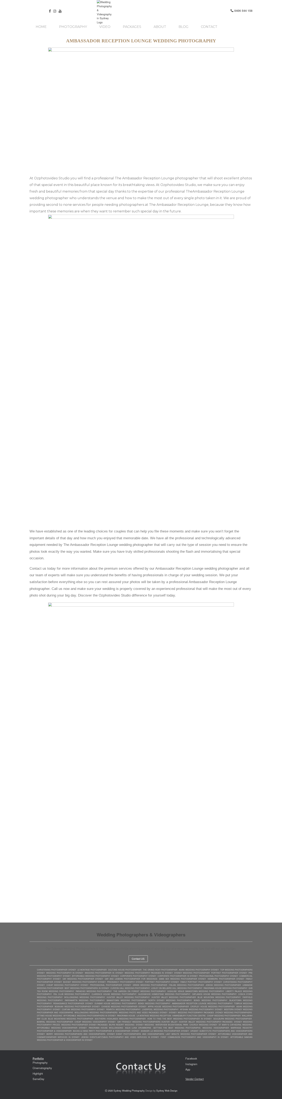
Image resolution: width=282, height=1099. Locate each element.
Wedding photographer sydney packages (84, 1024)
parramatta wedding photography (85, 1000)
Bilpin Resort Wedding (121, 1024)
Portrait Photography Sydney (162, 982)
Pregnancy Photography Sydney (125, 982)
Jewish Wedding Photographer (223, 985)
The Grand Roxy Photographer (160, 969)
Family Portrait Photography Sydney (201, 982)
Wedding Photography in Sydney (64, 973)
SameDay (38, 1079)
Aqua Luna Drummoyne (138, 1027)
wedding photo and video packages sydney (143, 1012)
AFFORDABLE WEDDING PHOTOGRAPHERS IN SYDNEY (89, 1015)
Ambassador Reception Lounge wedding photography (202, 1003)
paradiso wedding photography (94, 991)
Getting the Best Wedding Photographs (177, 1027)
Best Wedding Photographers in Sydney (87, 988)
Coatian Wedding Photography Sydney (83, 1009)
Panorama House (126, 1015)
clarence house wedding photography (114, 994)
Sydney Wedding (145, 1024)
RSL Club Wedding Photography (71, 994)
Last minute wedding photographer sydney (191, 1034)
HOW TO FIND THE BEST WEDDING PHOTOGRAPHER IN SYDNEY (179, 1018)
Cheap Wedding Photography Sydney (67, 985)
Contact (209, 27)
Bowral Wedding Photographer (55, 1021)
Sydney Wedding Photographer (192, 973)
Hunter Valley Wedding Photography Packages (205, 1021)
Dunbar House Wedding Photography (116, 1003)
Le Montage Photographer (92, 969)
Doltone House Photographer (125, 969)
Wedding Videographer (216, 1027)
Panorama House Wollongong (106, 1027)
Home (41, 27)
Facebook (191, 1058)
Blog (183, 27)
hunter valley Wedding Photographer (174, 997)
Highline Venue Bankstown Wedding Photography (195, 991)
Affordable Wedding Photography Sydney (95, 976)
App (187, 1069)
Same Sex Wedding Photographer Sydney (182, 979)
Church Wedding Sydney (203, 1024)
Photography (73, 27)
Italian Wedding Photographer (186, 985)
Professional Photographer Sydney (110, 985)
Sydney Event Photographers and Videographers (135, 1034)
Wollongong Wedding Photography (84, 997)
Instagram (191, 1064)
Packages (132, 27)
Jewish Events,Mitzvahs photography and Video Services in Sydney (120, 1037)
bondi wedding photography (210, 1000)
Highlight (38, 1073)
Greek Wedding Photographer (150, 985)
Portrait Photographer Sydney (229, 973)
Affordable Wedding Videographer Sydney (62, 1027)
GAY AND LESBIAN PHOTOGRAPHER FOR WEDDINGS (131, 979)
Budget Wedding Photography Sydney (84, 982)
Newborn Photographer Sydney (226, 979)
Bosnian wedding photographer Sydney (77, 1006)
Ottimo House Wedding (49, 1015)
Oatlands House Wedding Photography (214, 994)
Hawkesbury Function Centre (189, 1015)
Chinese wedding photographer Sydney (123, 1006)
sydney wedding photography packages (191, 1012)
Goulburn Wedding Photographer (232, 1018)
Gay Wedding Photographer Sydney (83, 979)
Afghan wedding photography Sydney (201, 1009)
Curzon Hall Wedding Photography (130, 988)
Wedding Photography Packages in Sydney (149, 973)
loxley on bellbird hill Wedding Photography (176, 988)
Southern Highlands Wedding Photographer (120, 1018)
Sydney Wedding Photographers (233, 1012)
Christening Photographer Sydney (56, 969)
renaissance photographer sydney (73, 1003)
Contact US (138, 958)
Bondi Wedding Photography (154, 1003)
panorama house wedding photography (225, 988)
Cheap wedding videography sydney (95, 1021)
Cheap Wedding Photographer (224, 1015)
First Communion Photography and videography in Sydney (195, 1037)
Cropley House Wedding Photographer (212, 1006)
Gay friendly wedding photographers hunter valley (147, 1021)
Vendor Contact (194, 1079)
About (160, 27)
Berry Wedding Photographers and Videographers (75, 1034)
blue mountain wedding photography (219, 997)
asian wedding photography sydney (199, 969)
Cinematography (42, 1068)
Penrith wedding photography (123, 1009)
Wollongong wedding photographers (96, 1012)
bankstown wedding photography (126, 1000)
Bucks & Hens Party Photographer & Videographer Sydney (106, 1031)
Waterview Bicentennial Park (171, 1024)
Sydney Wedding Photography (129, 1090)
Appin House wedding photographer (168, 1006)
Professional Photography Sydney (218, 976)
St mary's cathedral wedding (235, 1024)
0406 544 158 (242, 10)
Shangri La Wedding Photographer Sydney (165, 1031)
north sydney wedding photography (170, 1000)
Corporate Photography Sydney (138, 976)
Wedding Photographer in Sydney (104, 973)
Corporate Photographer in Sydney (178, 976)
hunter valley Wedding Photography (128, 997)
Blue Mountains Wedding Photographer (70, 1018)
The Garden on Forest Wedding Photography (139, 991)
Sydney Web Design (166, 1090)
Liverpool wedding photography (160, 1009)
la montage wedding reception (154, 1015)
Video (104, 27)
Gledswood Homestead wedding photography (164, 994)
